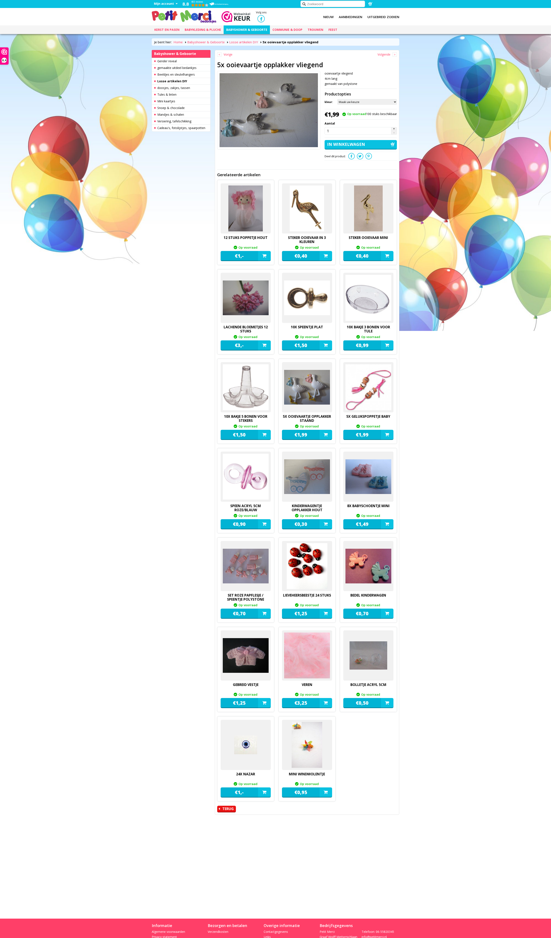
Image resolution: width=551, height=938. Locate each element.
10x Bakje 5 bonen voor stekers (245, 418)
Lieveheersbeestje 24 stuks (307, 595)
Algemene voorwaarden (168, 932)
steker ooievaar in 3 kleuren (307, 239)
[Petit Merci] (184, 16)
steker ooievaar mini (368, 237)
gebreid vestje (245, 684)
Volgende (384, 54)
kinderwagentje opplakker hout (307, 507)
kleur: (329, 102)
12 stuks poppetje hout (246, 237)
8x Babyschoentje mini (368, 505)
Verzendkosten (218, 932)
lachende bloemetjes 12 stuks (246, 329)
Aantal (330, 123)
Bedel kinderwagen (368, 595)
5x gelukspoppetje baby (368, 416)
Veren (307, 684)
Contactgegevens (276, 932)
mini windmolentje (307, 774)
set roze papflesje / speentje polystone (245, 597)
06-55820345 (385, 932)
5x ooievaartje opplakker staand (307, 418)
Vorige (228, 54)
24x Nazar (245, 774)
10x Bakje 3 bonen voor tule (368, 329)
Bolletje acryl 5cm (368, 684)
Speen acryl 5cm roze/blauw (245, 507)
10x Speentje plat (307, 327)
